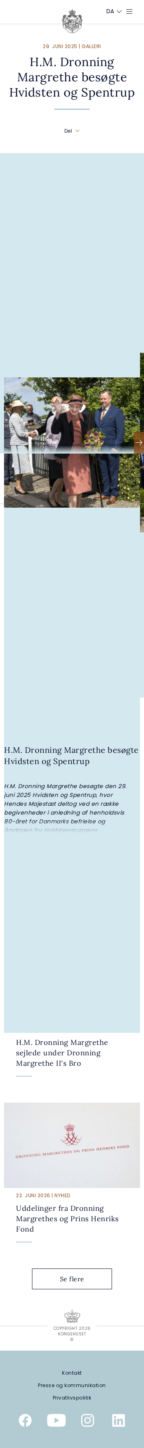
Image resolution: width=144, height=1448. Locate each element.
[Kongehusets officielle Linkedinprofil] (118, 1422)
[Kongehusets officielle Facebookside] (25, 1422)
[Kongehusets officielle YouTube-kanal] (56, 1422)
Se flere (72, 1279)
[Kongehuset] (72, 21)
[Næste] (139, 443)
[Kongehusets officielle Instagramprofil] (87, 1422)
